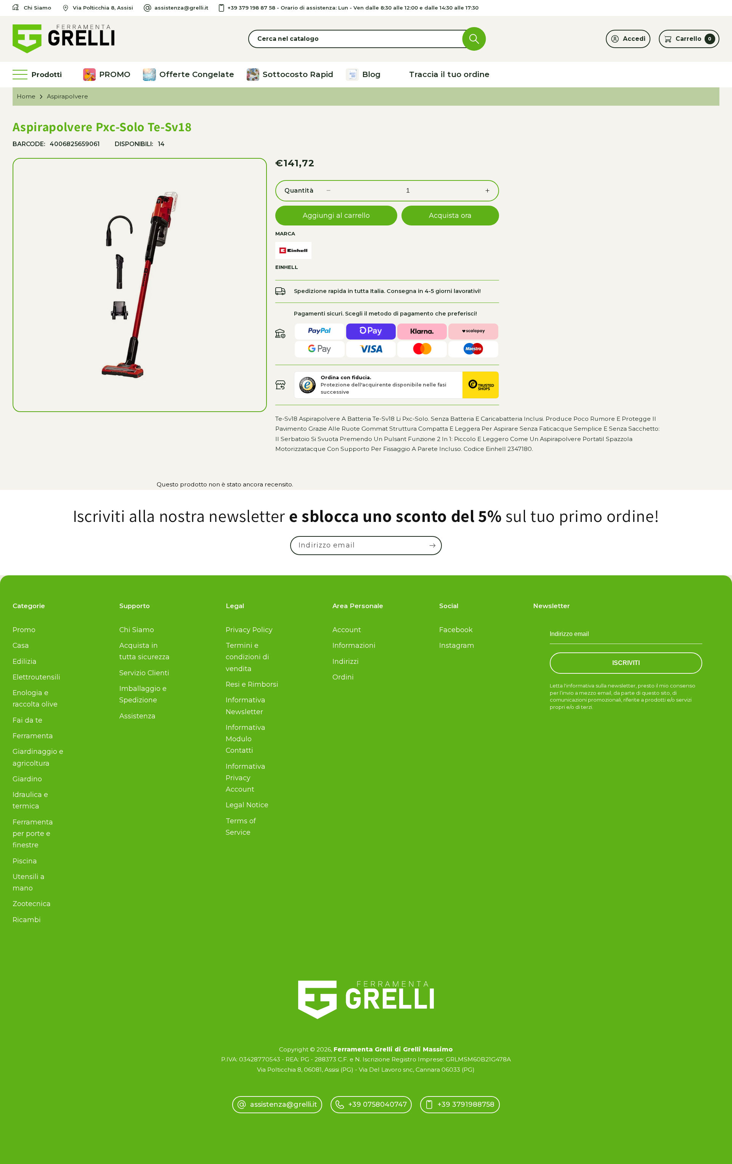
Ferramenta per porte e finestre (33, 833)
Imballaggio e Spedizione (143, 694)
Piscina (25, 861)
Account (346, 630)
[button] (366, 39)
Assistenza (137, 716)
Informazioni (354, 645)
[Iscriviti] (432, 545)
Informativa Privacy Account (245, 777)
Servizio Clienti (144, 673)
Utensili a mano (29, 882)
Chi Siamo (136, 630)
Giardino (27, 779)
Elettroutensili (36, 677)
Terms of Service (241, 826)
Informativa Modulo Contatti (245, 738)
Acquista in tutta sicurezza (144, 651)
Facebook (456, 630)
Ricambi (27, 920)
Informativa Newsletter (245, 705)
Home (26, 96)
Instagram (456, 645)
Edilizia (25, 661)
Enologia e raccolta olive (35, 698)
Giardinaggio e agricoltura (38, 757)
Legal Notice (247, 805)
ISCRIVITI (626, 663)
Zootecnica (32, 904)
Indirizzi (345, 661)
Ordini (343, 677)
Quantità (298, 190)
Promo (24, 630)
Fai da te (27, 720)
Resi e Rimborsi (252, 684)
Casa (21, 645)
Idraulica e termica (30, 800)
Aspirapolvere (67, 96)
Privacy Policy (249, 630)
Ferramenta (33, 736)
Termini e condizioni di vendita (247, 656)
